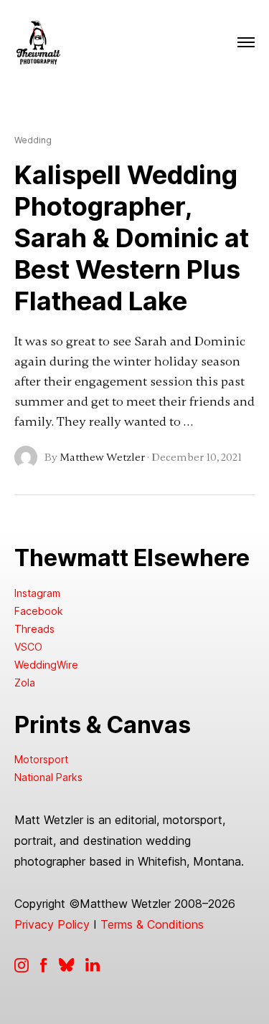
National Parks (48, 777)
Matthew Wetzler (102, 457)
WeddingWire (46, 665)
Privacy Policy (52, 924)
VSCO (28, 647)
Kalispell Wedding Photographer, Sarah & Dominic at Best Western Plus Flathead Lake (131, 238)
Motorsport (41, 759)
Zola (24, 682)
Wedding (33, 140)
